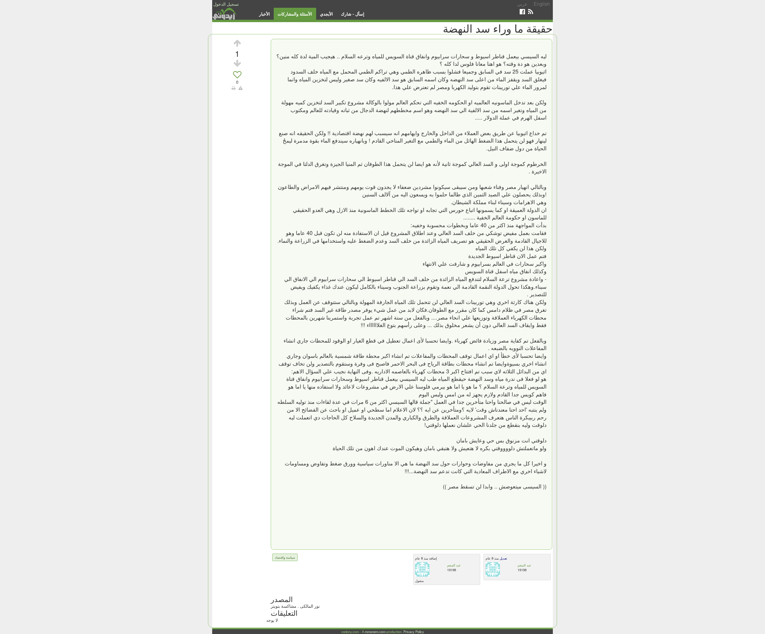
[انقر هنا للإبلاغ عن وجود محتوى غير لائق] (240, 88)
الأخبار (264, 14)
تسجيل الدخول (226, 4)
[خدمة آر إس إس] (530, 11)
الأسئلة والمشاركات (295, 14)
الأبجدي (326, 14)
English (542, 3)
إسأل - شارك (352, 14)
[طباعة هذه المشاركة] (233, 88)
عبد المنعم (454, 565)
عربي (522, 3)
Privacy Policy (413, 631)
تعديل (503, 558)
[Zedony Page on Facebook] (522, 11)
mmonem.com (375, 631)
